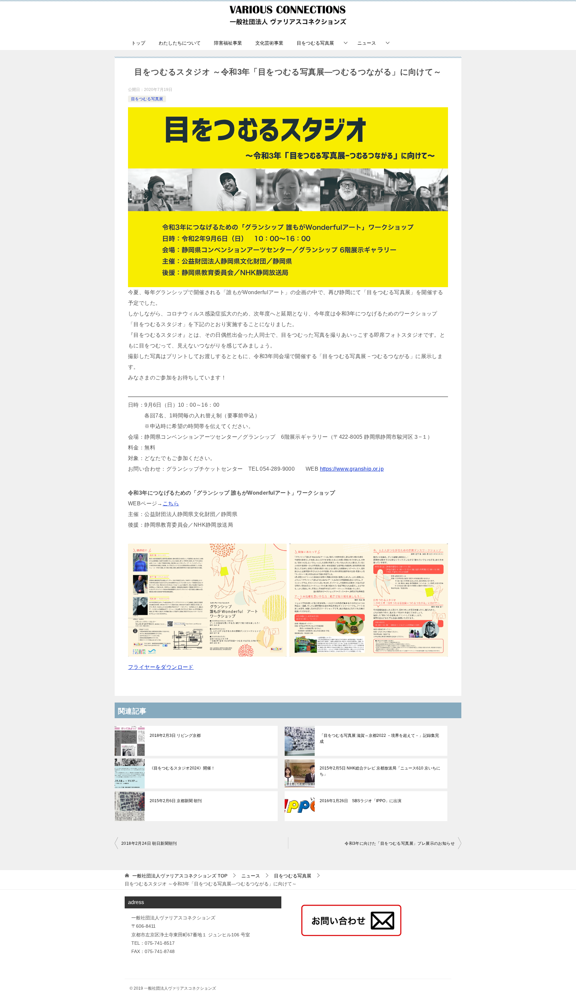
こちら (171, 503)
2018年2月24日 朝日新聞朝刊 (149, 843)
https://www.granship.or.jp (352, 469)
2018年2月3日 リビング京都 (175, 735)
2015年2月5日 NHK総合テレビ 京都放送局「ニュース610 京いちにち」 (380, 771)
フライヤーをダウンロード (161, 667)
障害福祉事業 (228, 43)
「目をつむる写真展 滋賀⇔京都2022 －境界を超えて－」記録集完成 (379, 738)
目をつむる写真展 (315, 43)
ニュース (366, 43)
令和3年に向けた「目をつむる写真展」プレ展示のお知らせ (400, 843)
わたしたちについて (180, 43)
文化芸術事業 (269, 43)
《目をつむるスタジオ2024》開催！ (182, 768)
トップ (138, 43)
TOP (179, 875)
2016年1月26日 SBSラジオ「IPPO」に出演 (360, 800)
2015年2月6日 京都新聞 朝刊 (176, 800)
